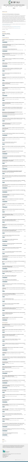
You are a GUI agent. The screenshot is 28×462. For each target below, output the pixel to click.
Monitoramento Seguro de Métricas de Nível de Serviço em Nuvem (11, 235)
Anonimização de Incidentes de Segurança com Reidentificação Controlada (12, 68)
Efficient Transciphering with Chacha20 (7, 371)
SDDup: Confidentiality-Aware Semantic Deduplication (9, 279)
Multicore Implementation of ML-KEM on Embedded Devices (10, 239)
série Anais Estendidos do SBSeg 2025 (16, 26)
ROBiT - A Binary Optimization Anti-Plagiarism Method (9, 275)
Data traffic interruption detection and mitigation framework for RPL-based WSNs (13, 133)
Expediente (20, 6)
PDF (3, 35)
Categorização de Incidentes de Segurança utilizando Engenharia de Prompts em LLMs (13, 118)
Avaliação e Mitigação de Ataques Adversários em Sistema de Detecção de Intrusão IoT (13, 343)
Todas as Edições (10, 6)
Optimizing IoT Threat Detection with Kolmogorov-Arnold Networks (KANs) (12, 243)
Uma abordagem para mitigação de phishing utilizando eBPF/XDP (10, 303)
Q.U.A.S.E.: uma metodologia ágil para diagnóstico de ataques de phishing (12, 251)
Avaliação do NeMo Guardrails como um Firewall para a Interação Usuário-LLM (12, 107)
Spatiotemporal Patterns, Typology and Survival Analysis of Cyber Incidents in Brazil (13, 423)
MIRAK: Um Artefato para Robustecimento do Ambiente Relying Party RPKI (12, 413)
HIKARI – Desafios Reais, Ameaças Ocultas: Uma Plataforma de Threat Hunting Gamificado (14, 175)
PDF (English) (5, 42)
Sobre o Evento (16, 6)
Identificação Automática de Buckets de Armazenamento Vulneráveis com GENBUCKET (13, 180)
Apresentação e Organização (6, 33)
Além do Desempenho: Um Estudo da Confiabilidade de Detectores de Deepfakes (13, 58)
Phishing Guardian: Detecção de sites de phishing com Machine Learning (11, 247)
